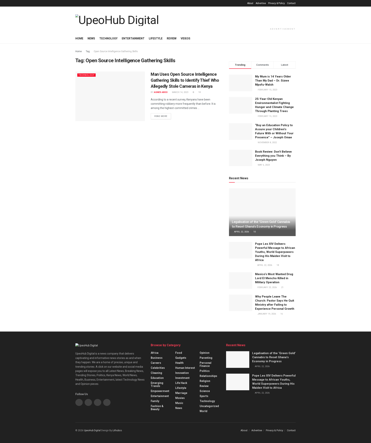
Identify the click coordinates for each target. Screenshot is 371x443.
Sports (204, 396)
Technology (108, 38)
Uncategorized (209, 406)
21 (282, 287)
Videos (185, 38)
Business (157, 357)
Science (205, 391)
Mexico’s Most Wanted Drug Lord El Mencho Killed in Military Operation (274, 278)
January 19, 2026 (266, 314)
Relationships (208, 376)
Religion (205, 381)
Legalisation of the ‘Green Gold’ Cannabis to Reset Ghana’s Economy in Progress (274, 357)
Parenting (206, 357)
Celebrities (158, 367)
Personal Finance (205, 364)
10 (254, 231)
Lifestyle (156, 38)
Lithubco (117, 430)
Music (179, 403)
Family (155, 401)
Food (178, 352)
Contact (291, 3)
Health (179, 362)
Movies (180, 398)
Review (171, 38)
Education (157, 377)
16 (281, 314)
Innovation (182, 372)
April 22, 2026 (241, 231)
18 (199, 92)
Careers (156, 362)
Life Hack (181, 382)
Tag (88, 51)
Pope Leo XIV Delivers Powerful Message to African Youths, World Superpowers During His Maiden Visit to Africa (275, 252)
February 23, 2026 (267, 287)
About (250, 3)
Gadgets (180, 357)
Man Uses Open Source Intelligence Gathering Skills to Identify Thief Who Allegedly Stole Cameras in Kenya (185, 80)
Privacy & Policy (276, 3)
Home (79, 38)
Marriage (181, 393)
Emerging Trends (157, 384)
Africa (154, 352)
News (91, 38)
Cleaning (156, 372)
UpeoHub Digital (92, 430)
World (203, 411)
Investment (182, 377)
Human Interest (185, 367)
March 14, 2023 (179, 92)
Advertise (261, 3)
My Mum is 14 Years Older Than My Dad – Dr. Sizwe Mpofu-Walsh (273, 80)
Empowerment (160, 391)
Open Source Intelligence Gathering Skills (116, 51)
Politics (205, 370)
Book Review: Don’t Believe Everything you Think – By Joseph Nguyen (273, 156)
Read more (160, 116)
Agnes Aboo (161, 92)
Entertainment (133, 38)
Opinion (204, 352)
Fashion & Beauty (157, 408)
